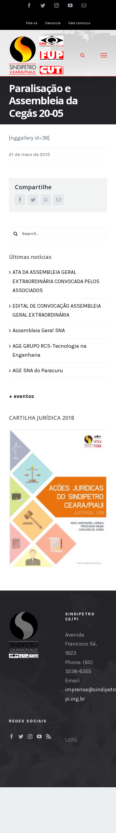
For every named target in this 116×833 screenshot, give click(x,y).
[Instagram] (30, 736)
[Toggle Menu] (104, 55)
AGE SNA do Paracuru (37, 370)
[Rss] (48, 736)
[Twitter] (20, 736)
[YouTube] (39, 736)
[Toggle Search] (82, 55)
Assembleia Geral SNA (38, 330)
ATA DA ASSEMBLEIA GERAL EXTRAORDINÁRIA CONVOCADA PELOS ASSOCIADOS (55, 281)
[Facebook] (11, 736)
